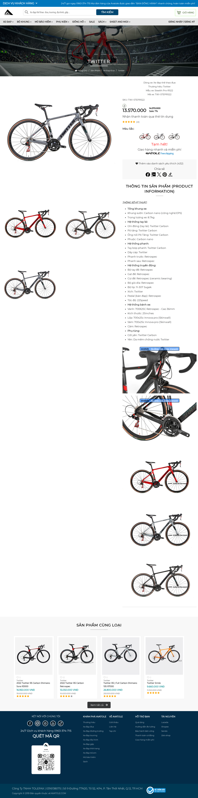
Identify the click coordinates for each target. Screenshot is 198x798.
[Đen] (174, 135)
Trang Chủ (82, 70)
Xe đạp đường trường (93, 731)
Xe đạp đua (109, 70)
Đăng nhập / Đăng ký (182, 21)
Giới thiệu (113, 722)
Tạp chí (112, 731)
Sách (101, 21)
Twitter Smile (110, 683)
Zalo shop (165, 735)
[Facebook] (148, 175)
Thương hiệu (89, 722)
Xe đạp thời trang (91, 748)
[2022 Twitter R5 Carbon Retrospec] (33, 674)
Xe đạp (7, 21)
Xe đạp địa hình (90, 740)
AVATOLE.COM (58, 793)
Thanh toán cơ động (144, 735)
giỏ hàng (188, 12)
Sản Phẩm (95, 70)
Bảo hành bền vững (144, 731)
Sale (92, 21)
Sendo (164, 731)
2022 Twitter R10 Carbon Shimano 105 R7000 (164, 685)
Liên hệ (112, 726)
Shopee (165, 726)
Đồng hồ (78, 21)
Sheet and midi (119, 21)
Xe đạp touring (90, 735)
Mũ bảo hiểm (43, 21)
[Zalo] (153, 175)
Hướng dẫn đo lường (145, 726)
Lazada (164, 722)
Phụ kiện (61, 21)
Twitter (121, 70)
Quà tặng (139, 722)
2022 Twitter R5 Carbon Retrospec (28, 685)
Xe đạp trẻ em (89, 753)
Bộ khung (23, 21)
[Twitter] (159, 175)
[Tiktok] (170, 175)
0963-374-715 (83, 3)
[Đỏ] (145, 135)
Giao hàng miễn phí (144, 740)
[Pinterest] (165, 175)
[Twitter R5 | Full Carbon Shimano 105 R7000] (77, 674)
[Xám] (159, 135)
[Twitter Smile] (120, 674)
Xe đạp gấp (88, 744)
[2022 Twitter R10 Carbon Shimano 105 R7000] (164, 674)
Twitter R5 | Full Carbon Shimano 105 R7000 (77, 685)
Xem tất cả (97, 705)
